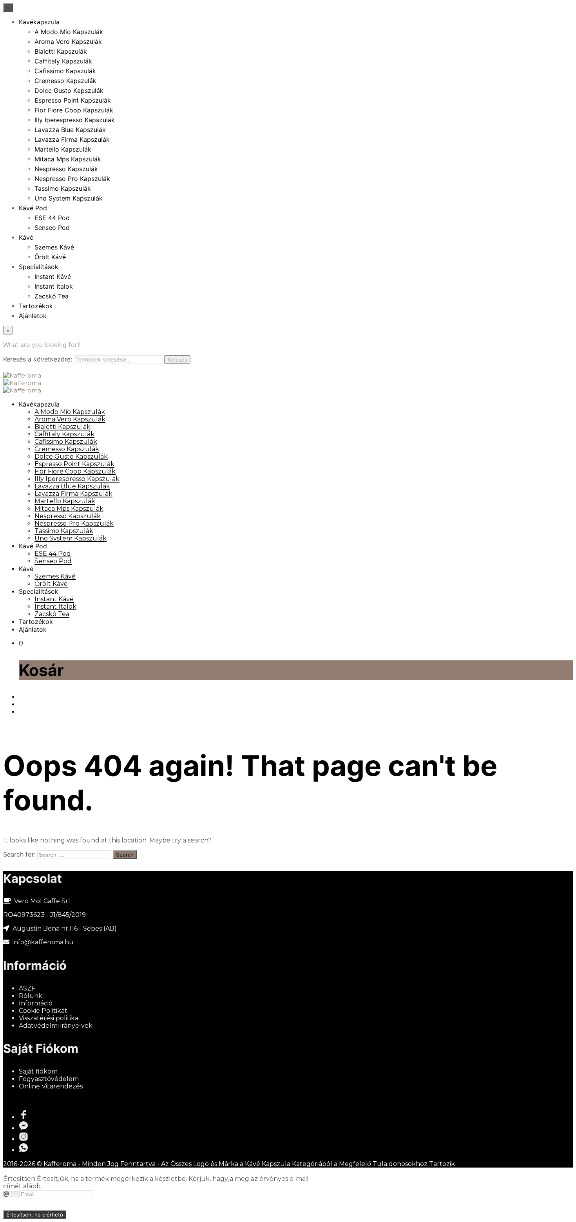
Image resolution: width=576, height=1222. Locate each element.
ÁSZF (27, 988)
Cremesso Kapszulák (65, 81)
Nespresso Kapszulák (66, 169)
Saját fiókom (38, 1071)
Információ (36, 1003)
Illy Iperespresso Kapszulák (74, 120)
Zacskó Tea (51, 296)
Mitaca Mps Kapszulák (67, 159)
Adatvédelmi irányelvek (55, 1025)
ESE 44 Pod (52, 218)
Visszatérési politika (48, 1018)
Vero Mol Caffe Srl (42, 901)
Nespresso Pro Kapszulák (72, 179)
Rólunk (30, 996)
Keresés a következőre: (37, 359)
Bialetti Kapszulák (60, 51)
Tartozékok (36, 306)
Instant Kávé (52, 276)
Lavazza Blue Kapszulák (70, 130)
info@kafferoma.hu (42, 942)
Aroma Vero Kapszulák (68, 41)
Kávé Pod (33, 208)
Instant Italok (53, 286)
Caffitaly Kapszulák (63, 61)
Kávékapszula (39, 22)
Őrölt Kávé (50, 257)
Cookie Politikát (43, 1010)
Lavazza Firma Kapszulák (72, 139)
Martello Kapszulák (62, 149)
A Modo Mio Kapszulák (68, 32)
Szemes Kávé (54, 247)
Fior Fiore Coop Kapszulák (73, 110)
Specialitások (38, 267)
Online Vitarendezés (51, 1086)
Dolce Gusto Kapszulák (68, 90)
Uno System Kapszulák (68, 198)
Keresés (177, 359)
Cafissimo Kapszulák (65, 71)
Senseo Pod (52, 227)
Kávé (26, 237)
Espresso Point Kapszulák (72, 100)
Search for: (19, 854)
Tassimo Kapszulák (62, 188)
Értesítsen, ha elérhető (34, 1214)
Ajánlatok (33, 316)
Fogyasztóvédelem (49, 1079)
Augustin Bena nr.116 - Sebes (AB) (65, 928)
